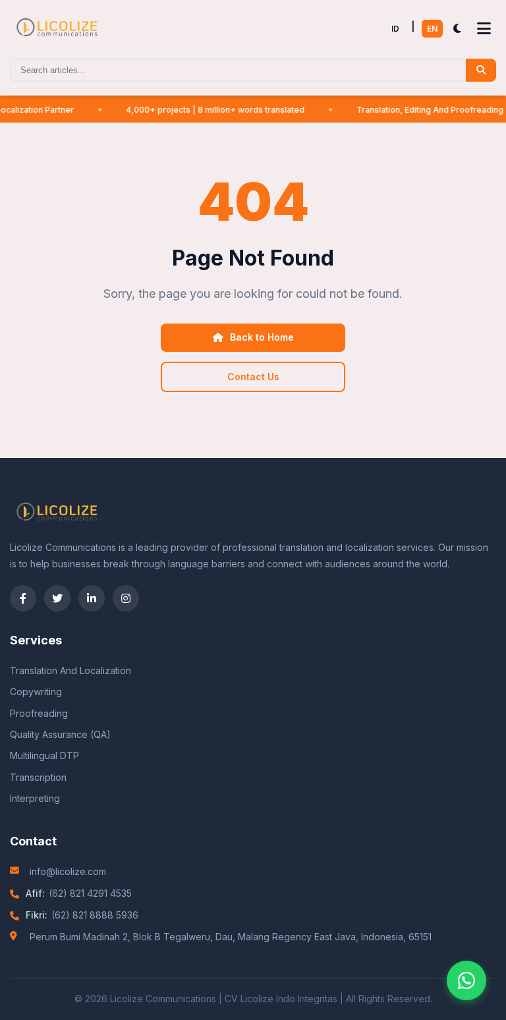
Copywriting (36, 691)
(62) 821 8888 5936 (94, 915)
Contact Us (253, 376)
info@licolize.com (68, 871)
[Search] (481, 70)
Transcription (38, 777)
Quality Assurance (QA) (60, 734)
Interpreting (35, 798)
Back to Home (262, 337)
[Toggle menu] (484, 28)
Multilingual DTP (44, 755)
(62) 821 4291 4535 (90, 893)
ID (395, 29)
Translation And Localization (70, 670)
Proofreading (39, 713)
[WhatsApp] (466, 980)
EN (432, 29)
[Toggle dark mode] (457, 29)
